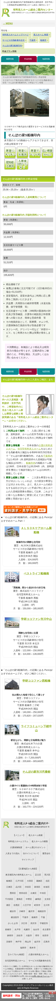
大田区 (30, 881)
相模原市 (42, 911)
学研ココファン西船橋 (36, 680)
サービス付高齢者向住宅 (39, 960)
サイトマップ (28, 859)
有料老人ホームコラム (18, 841)
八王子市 (27, 905)
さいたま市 (13, 923)
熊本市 (33, 948)
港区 (8, 905)
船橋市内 (30, 463)
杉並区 (47, 887)
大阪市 (29, 935)
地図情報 (46, 59)
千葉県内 (47, 456)
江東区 (9, 887)
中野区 (29, 899)
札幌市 (27, 929)
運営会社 (46, 853)
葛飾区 (39, 881)
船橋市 (35, 917)
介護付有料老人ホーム (38, 954)
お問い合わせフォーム (40, 976)
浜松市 (19, 935)
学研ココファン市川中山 (36, 619)
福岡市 (23, 948)
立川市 (47, 905)
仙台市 (36, 929)
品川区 (19, 887)
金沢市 (37, 942)
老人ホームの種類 (40, 841)
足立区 (38, 875)
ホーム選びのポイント (36, 847)
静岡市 (10, 935)
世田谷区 (23, 893)
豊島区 (19, 899)
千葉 (43, 917)
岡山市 (28, 942)
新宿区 (37, 887)
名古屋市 (46, 929)
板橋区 (9, 881)
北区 (48, 881)
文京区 (47, 899)
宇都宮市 (44, 923)
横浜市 (13, 911)
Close (52, 992)
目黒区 (17, 905)
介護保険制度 (16, 847)
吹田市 (45, 935)
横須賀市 (15, 917)
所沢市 (33, 923)
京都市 (9, 942)
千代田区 (9, 899)
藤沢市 (31, 911)
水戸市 (17, 929)
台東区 (33, 893)
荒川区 (47, 875)
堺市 (37, 935)
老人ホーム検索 (35, 835)
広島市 (47, 942)
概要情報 (10, 59)
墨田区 (13, 893)
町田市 (37, 905)
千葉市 (25, 917)
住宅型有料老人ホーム (29, 448)
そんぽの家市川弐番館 (36, 771)
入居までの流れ (12, 853)
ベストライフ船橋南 (36, 573)
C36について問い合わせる (25, 509)
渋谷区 (28, 887)
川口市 (24, 923)
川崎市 (22, 911)
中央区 (43, 893)
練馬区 (38, 899)
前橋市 (8, 929)
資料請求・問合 (11, 995)
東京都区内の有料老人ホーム (18, 875)
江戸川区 (20, 881)
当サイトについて (31, 853)
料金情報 (28, 59)
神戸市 (19, 942)
